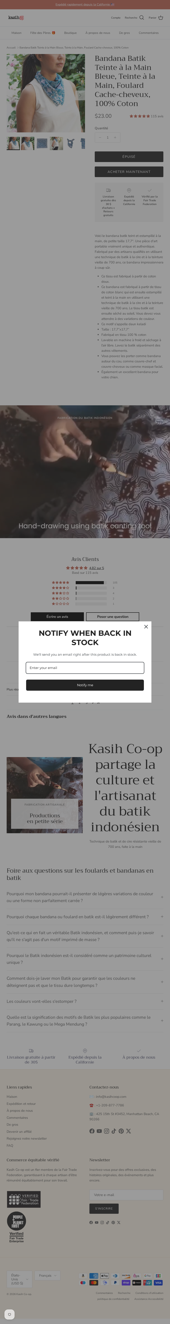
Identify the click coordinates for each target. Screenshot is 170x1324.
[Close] (146, 626)
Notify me (85, 685)
